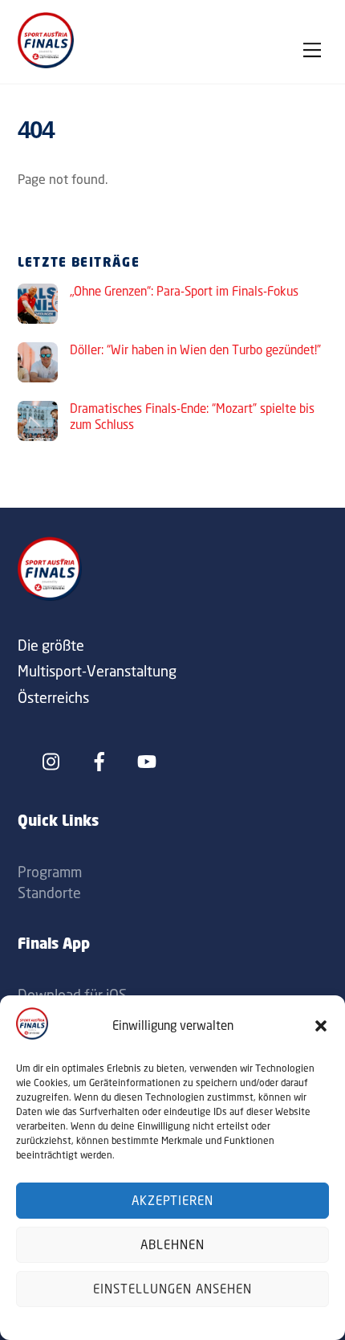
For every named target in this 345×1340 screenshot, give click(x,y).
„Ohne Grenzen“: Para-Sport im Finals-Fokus (184, 291)
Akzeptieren (173, 1200)
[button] (321, 1026)
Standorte (49, 892)
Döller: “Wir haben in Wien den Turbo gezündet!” (195, 349)
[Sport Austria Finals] (46, 63)
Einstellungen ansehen (172, 1289)
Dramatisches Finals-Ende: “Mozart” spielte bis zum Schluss (192, 416)
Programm (50, 871)
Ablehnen (172, 1244)
